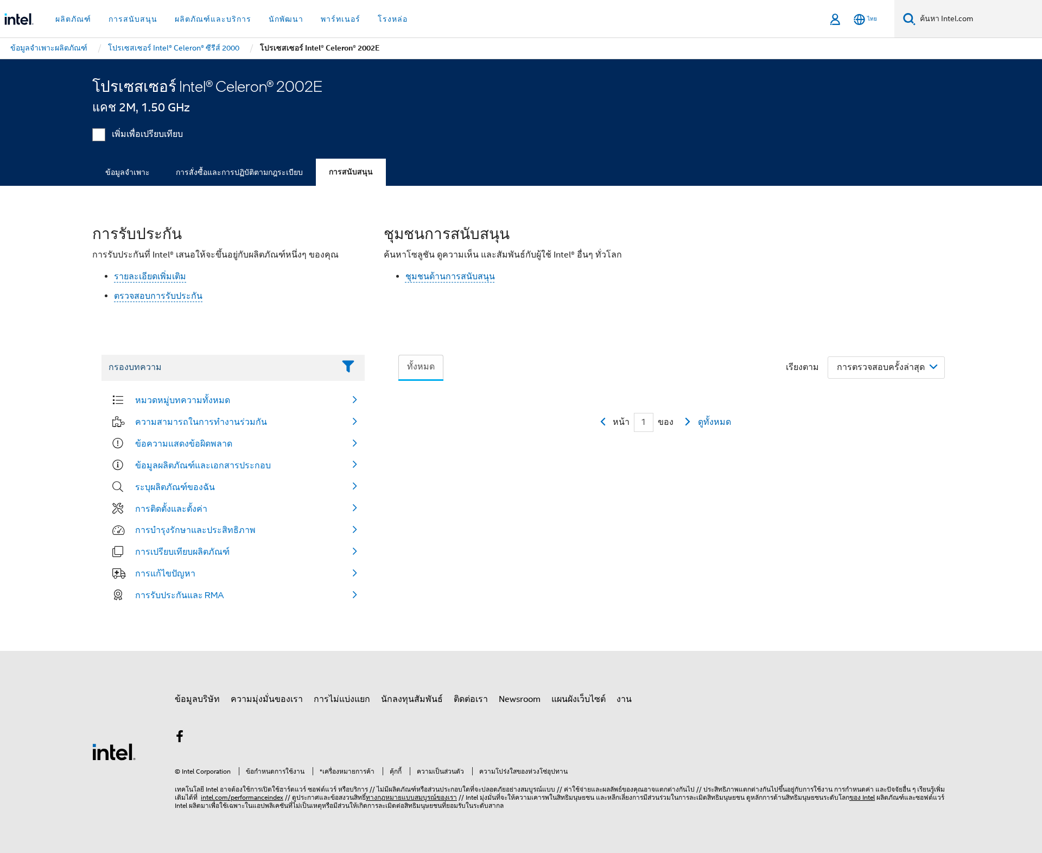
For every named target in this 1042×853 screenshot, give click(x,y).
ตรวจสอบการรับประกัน (158, 296)
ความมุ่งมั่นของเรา (267, 699)
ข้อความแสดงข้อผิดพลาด (183, 443)
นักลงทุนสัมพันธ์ (412, 699)
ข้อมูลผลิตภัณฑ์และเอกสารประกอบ (203, 465)
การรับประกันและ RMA (179, 594)
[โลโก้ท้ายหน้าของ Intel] (114, 751)
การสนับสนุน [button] (133, 19)
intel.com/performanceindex (242, 797)
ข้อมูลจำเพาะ (127, 172)
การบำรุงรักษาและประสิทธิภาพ (195, 529)
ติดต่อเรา (471, 699)
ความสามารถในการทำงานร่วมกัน (201, 421)
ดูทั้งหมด (714, 422)
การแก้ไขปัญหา (165, 573)
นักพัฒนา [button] (286, 19)
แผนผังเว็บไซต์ (578, 699)
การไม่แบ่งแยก (342, 699)
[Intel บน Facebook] (179, 738)
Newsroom (520, 699)
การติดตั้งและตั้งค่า (171, 508)
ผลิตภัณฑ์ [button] (73, 19)
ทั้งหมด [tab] (421, 366)
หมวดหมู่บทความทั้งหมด (182, 399)
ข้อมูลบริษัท (197, 699)
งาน (624, 699)
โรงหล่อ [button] (393, 19)
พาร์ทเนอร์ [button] (340, 19)
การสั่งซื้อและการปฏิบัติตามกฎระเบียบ (239, 172)
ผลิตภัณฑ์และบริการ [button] (213, 19)
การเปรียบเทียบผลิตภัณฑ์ (182, 551)
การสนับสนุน (351, 172)
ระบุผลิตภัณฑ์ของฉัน (175, 486)
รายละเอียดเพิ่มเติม (150, 276)
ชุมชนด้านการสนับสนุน (450, 276)
